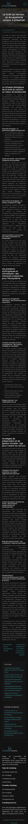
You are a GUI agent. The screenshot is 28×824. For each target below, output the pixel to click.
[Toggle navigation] (25, 4)
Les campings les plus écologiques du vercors (8, 648)
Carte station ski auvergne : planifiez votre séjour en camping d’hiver (13, 670)
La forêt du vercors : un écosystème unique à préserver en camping (13, 713)
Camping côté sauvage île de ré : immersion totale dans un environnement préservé (20, 650)
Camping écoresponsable (9, 30)
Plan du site (14, 823)
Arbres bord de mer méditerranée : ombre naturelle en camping (13, 726)
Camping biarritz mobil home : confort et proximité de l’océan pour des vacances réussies (13, 688)
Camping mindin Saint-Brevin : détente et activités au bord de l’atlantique (13, 681)
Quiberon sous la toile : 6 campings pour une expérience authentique (13, 695)
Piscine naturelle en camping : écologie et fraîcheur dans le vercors (12, 719)
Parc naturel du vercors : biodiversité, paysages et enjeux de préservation (13, 733)
